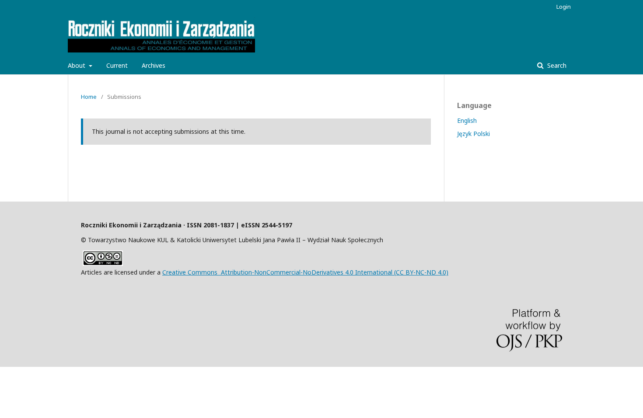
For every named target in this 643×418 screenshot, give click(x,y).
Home (89, 97)
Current (117, 65)
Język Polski (473, 133)
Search (555, 65)
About (77, 65)
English (467, 120)
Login (563, 6)
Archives (153, 65)
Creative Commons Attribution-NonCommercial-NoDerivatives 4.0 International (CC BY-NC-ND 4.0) (305, 272)
